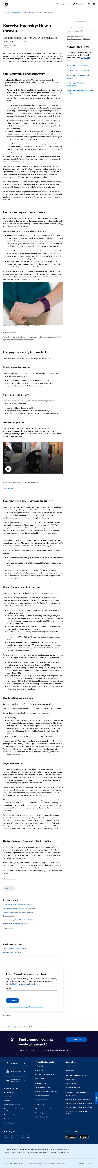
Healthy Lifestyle (15, 12)
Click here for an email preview (24, 984)
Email (9, 988)
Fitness (26, 12)
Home (5, 12)
